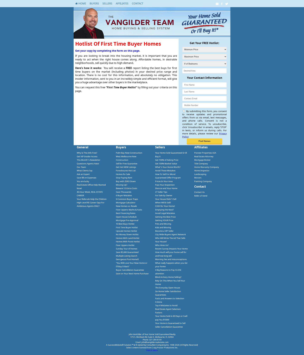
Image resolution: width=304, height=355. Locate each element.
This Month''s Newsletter (88, 159)
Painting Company (203, 181)
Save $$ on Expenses (86, 177)
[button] (204, 141)
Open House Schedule (126, 216)
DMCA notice (152, 350)
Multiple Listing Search (126, 255)
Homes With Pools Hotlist (128, 241)
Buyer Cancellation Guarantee (130, 269)
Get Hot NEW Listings (126, 167)
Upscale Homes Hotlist (126, 230)
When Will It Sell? (163, 202)
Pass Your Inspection (165, 184)
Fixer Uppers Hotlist (125, 245)
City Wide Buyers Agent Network (170, 234)
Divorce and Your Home (166, 188)
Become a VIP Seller (164, 230)
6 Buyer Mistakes (124, 195)
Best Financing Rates (125, 213)
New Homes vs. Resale (126, 206)
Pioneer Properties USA (205, 152)
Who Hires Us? (162, 245)
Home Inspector (201, 170)
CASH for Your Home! (165, 206)
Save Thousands (123, 191)
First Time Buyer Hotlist (127, 227)
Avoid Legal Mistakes (165, 213)
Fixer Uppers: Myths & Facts (129, 209)
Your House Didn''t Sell (165, 199)
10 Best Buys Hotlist (125, 223)
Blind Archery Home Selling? (168, 277)
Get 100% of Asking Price (166, 159)
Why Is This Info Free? (87, 152)
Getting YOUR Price (164, 220)
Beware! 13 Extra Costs (126, 188)
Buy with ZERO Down (126, 181)
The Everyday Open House (167, 287)
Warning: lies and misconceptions (171, 259)
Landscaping (200, 174)
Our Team (81, 167)
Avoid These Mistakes (165, 170)
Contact (137, 3)
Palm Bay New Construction (129, 152)
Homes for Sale (123, 174)
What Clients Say (84, 170)
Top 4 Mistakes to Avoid (166, 305)
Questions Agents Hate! (88, 163)
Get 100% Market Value (166, 163)
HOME (82, 3)
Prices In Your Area (164, 181)
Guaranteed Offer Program (168, 177)
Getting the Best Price (165, 216)
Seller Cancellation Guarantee (169, 326)
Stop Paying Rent (124, 177)
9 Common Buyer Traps (127, 199)
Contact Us (199, 192)
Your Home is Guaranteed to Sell (170, 323)
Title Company (201, 163)
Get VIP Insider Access (87, 156)
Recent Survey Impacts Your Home (171, 248)
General (82, 147)
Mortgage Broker (202, 159)
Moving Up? (121, 184)
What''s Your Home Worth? (167, 167)
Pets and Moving (163, 223)
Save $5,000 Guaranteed (127, 252)
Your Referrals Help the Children (92, 199)
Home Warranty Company (206, 167)
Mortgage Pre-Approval (127, 220)
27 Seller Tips (161, 191)
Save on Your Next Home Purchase (132, 273)
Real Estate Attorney (203, 156)
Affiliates (122, 3)
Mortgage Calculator (125, 202)
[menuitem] (81, 3)
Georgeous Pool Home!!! (127, 259)
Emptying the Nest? (164, 209)
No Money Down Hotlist (127, 234)
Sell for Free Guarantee (126, 163)
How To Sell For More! (165, 174)
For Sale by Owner (163, 195)
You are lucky (83, 181)
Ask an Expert (83, 174)
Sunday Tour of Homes (126, 248)
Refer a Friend (200, 195)
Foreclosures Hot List (126, 170)
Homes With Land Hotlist (127, 238)
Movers (197, 177)
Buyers (94, 3)
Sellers (107, 3)
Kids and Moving (163, 227)
